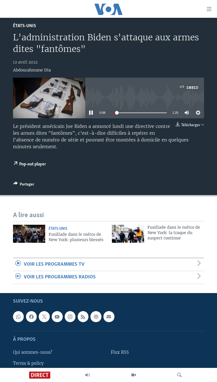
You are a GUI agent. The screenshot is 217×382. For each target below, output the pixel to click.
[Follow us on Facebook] (31, 316)
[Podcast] (95, 316)
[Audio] (87, 375)
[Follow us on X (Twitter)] (44, 316)
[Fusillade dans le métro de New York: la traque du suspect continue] (128, 234)
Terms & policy (28, 363)
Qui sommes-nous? (32, 352)
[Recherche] (179, 375)
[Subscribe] (108, 316)
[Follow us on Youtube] (57, 316)
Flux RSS (120, 352)
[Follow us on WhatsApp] (18, 316)
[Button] (23, 185)
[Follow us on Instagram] (70, 316)
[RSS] (83, 316)
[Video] (133, 375)
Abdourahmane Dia (32, 70)
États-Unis (24, 25)
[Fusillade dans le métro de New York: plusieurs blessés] (29, 234)
